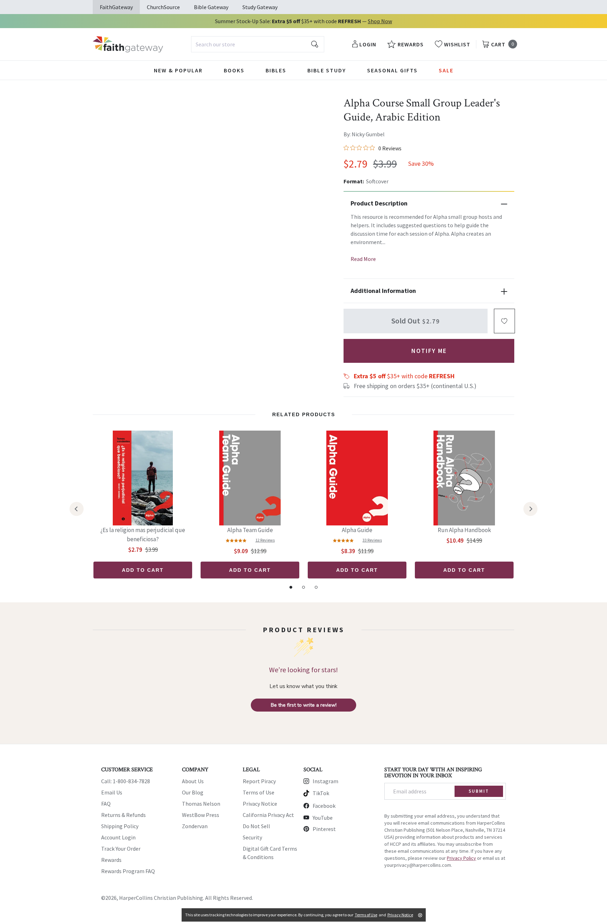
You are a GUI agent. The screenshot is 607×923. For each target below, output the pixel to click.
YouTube (323, 817)
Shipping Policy (119, 826)
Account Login (118, 837)
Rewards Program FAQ (128, 871)
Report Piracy (259, 781)
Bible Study (326, 70)
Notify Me (429, 351)
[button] (504, 321)
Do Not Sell (256, 826)
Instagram (325, 781)
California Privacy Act (268, 814)
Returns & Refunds (123, 814)
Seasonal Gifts (392, 70)
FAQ (106, 803)
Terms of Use (258, 792)
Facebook (324, 805)
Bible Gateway (211, 7)
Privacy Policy (461, 858)
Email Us (111, 792)
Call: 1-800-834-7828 (125, 781)
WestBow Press (200, 814)
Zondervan (195, 826)
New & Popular (178, 70)
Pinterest (324, 828)
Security (252, 837)
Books (234, 70)
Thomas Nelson (201, 803)
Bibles (276, 70)
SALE (446, 70)
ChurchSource (163, 7)
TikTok (321, 793)
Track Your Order (121, 848)
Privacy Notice (260, 803)
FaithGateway (116, 7)
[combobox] (257, 44)
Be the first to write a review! (304, 705)
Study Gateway (260, 7)
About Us (193, 781)
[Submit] (314, 44)
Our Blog (192, 792)
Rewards (111, 859)
